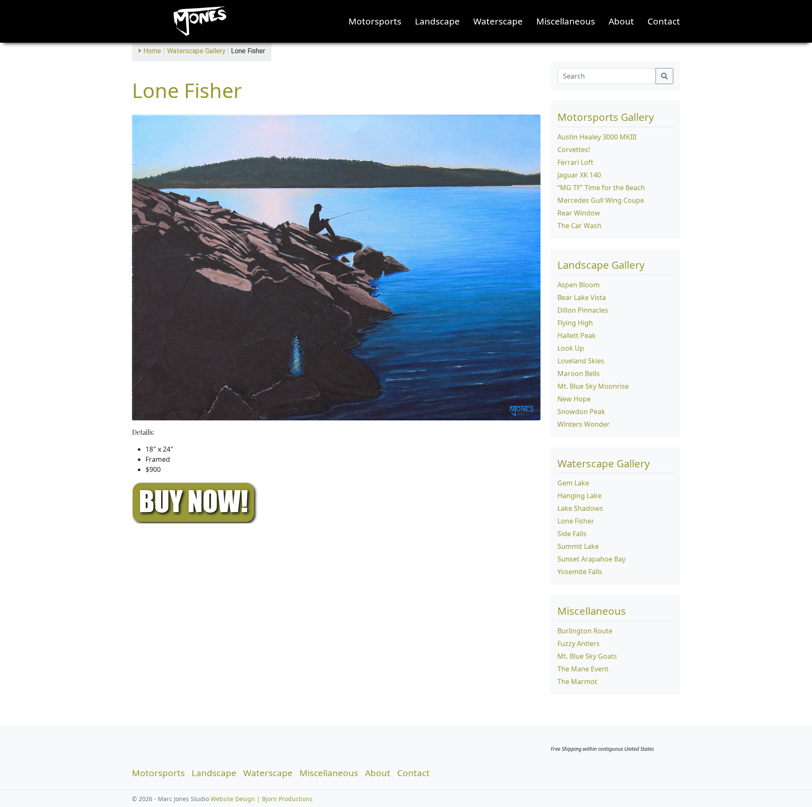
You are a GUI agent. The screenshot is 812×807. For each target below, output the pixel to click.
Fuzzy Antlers (578, 643)
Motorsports (374, 21)
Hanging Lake (579, 495)
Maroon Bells (578, 373)
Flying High (575, 322)
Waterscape (498, 21)
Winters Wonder (583, 424)
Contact (663, 21)
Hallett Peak (576, 335)
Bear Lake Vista (581, 297)
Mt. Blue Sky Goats (587, 656)
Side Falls (572, 533)
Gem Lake (573, 483)
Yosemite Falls (579, 571)
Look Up (570, 348)
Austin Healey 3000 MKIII (596, 137)
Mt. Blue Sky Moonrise (593, 386)
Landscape (437, 21)
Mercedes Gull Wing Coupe (600, 200)
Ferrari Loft (575, 162)
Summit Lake (578, 546)
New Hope (574, 399)
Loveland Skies (580, 360)
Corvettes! (573, 149)
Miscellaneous (565, 21)
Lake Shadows (580, 508)
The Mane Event (583, 668)
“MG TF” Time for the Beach (601, 187)
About (621, 21)
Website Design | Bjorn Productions (262, 799)
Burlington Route (584, 630)
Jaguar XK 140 (579, 175)
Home (152, 51)
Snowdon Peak (581, 411)
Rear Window (578, 213)
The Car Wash (579, 225)
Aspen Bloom (578, 284)
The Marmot (577, 681)
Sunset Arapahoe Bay (591, 559)
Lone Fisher (575, 521)
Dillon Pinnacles (582, 310)
